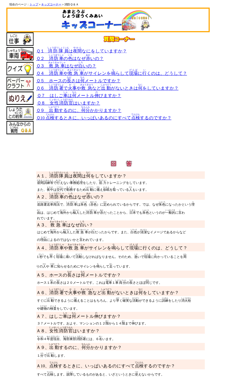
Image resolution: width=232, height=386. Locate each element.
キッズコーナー (51, 4)
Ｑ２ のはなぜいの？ (70, 58)
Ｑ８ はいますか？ (68, 103)
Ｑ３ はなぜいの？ (66, 66)
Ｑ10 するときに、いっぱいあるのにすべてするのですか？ (103, 117)
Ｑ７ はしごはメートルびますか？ (79, 95)
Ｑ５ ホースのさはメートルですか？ (78, 80)
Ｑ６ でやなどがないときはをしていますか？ (107, 88)
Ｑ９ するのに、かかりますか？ (78, 110)
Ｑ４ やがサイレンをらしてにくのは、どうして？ (111, 73)
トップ (34, 4)
